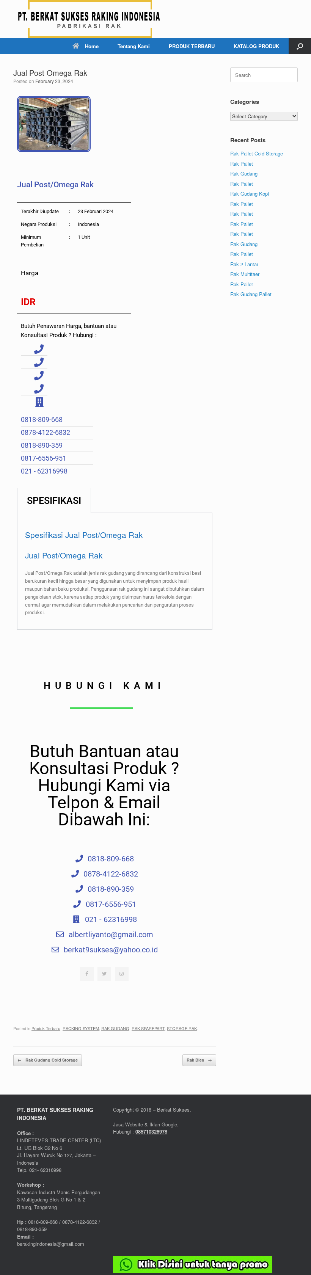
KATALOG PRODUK (256, 46)
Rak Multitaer (244, 274)
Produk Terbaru (45, 1028)
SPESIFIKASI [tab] (54, 500)
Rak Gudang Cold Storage (47, 1060)
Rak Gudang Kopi (249, 193)
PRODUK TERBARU (192, 46)
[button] (300, 46)
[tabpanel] (114, 571)
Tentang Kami (134, 46)
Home (92, 46)
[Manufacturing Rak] (89, 19)
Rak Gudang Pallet (251, 294)
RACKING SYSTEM (81, 1028)
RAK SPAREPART (148, 1028)
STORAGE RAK (182, 1028)
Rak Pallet (241, 163)
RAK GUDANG (115, 1028)
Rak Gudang (244, 173)
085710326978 (151, 1131)
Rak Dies (199, 1060)
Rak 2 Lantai (244, 264)
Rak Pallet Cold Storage (256, 153)
